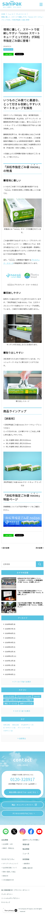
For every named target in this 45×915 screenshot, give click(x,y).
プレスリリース (8, 49)
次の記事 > (40, 548)
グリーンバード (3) (24, 727)
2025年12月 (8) (10, 661)
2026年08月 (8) (10, 624)
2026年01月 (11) (10, 656)
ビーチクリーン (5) (9, 727)
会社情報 (4, 840)
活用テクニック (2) (26, 703)
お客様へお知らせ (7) (11, 700)
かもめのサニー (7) (27, 725)
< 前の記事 (5, 548)
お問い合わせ (28, 868)
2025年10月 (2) (10, 670)
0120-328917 (22, 779)
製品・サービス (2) (11, 703)
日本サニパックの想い (31, 840)
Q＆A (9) (37, 696)
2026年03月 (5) (10, 647)
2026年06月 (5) (10, 633)
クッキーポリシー (7, 894)
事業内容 (26, 844)
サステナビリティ (8, 859)
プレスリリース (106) (24, 696)
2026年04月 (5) (10, 642)
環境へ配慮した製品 (9, 872)
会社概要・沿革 (8, 844)
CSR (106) (6, 725)
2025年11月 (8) (10, 665)
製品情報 (26, 849)
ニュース (26, 853)
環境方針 (5, 876)
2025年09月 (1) (10, 674)
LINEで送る (8, 54)
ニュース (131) (9, 696)
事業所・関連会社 (8, 848)
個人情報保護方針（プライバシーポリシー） (15, 890)
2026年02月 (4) (10, 651)
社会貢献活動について (10, 868)
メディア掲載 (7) (26, 700)
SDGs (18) (15, 725)
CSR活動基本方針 (8, 880)
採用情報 (26, 859)
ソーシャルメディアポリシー (10, 898)
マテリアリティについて (10, 863)
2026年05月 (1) (10, 638)
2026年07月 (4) (10, 629)
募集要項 (27, 863)
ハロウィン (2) (8, 730)
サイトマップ (5, 902)
